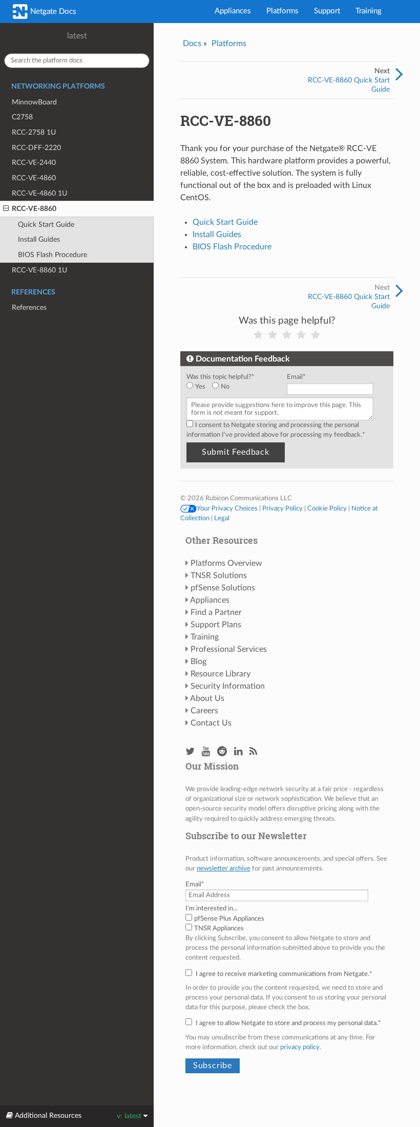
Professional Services (229, 649)
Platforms (282, 11)
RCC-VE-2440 (34, 162)
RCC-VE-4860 (34, 178)
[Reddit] (222, 752)
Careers (204, 711)
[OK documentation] (287, 335)
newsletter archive (223, 868)
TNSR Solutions (219, 575)
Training (368, 11)
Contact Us (211, 723)
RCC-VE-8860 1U (39, 270)
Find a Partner (216, 612)
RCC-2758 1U (34, 132)
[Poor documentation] (272, 335)
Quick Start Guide (46, 224)
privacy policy (300, 1047)
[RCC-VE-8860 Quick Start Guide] (399, 74)
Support (327, 11)
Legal (221, 518)
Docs (192, 43)
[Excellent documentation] (315, 335)
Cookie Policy (327, 508)
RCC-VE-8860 (34, 208)
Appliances (233, 11)
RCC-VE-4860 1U (39, 193)
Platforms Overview (226, 563)
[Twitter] (190, 752)
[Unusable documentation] (258, 335)
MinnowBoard (34, 102)
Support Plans (216, 625)
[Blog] (253, 752)
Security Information (228, 686)
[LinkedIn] (238, 752)
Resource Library (220, 674)
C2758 (22, 117)
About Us (207, 698)
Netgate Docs (52, 11)
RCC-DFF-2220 (36, 148)
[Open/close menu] (6, 209)
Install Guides (39, 239)
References (29, 307)
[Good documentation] (301, 335)
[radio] (199, 387)
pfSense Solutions (223, 588)
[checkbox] (234, 387)
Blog (198, 661)
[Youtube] (206, 752)
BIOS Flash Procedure (52, 255)
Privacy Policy (282, 508)
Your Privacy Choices (227, 508)
